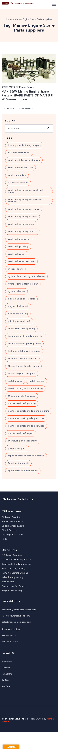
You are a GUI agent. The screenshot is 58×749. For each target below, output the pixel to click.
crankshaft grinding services (22, 231)
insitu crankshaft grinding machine (25, 336)
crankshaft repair (16, 253)
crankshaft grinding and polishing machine (25, 200)
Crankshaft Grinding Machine (16, 564)
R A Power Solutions (12, 555)
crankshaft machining (19, 239)
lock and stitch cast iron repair (24, 351)
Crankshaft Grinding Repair (16, 559)
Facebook (7, 661)
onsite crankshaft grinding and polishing (28, 410)
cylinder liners (15, 268)
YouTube (6, 686)
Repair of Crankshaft (18, 463)
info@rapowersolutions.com (16, 615)
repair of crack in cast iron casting (26, 455)
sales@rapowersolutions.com (16, 621)
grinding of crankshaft (19, 321)
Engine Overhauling (12, 590)
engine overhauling (18, 313)
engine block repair (18, 306)
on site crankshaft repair (20, 433)
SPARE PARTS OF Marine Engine (18, 87)
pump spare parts (17, 448)
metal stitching (36, 381)
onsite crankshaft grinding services (26, 425)
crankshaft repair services (21, 261)
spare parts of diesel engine (23, 470)
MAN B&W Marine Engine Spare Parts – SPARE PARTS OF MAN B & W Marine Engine (27, 95)
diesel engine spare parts (21, 298)
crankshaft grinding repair (21, 224)
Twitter (5, 679)
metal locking (15, 381)
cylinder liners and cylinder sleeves (26, 276)
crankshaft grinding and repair (23, 209)
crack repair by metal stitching (24, 160)
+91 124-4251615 (10, 641)
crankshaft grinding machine (22, 216)
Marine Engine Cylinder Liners (23, 366)
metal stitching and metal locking (25, 388)
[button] (54, 4)
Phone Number (11, 629)
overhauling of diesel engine (22, 440)
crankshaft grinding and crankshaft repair (25, 191)
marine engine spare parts (21, 373)
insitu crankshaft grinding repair (24, 343)
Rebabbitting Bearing (12, 577)
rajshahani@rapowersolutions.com (19, 609)
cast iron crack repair (19, 152)
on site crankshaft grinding (22, 403)
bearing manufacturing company (24, 145)
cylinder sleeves (16, 291)
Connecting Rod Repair (13, 586)
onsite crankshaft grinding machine (26, 418)
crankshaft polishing (18, 246)
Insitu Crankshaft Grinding (15, 572)
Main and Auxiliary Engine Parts (24, 358)
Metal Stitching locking (13, 568)
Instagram (7, 673)
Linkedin (6, 667)
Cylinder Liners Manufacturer (23, 283)
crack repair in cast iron (20, 167)
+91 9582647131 (9, 635)
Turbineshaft (8, 581)
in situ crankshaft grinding (21, 328)
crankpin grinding (17, 175)
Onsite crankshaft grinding (21, 395)
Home (9, 19)
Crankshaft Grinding (18, 182)
